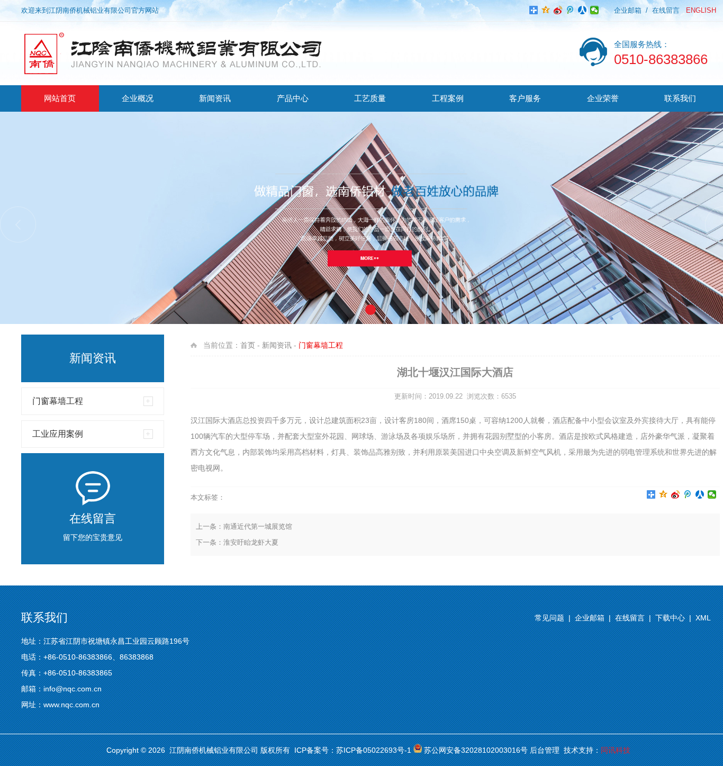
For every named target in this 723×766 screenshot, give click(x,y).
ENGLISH (701, 10)
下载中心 (670, 618)
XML (703, 618)
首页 (247, 345)
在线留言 (666, 10)
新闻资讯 (277, 345)
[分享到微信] (594, 10)
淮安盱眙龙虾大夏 (250, 542)
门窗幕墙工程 (57, 400)
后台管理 (544, 750)
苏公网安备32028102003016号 (476, 750)
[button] (18, 224)
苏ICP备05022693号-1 (373, 750)
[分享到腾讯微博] (570, 10)
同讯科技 (615, 750)
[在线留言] (93, 505)
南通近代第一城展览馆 (257, 526)
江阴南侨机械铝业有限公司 (213, 750)
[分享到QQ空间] (545, 10)
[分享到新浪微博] (558, 10)
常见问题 (549, 618)
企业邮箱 (627, 10)
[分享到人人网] (582, 10)
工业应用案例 (57, 433)
